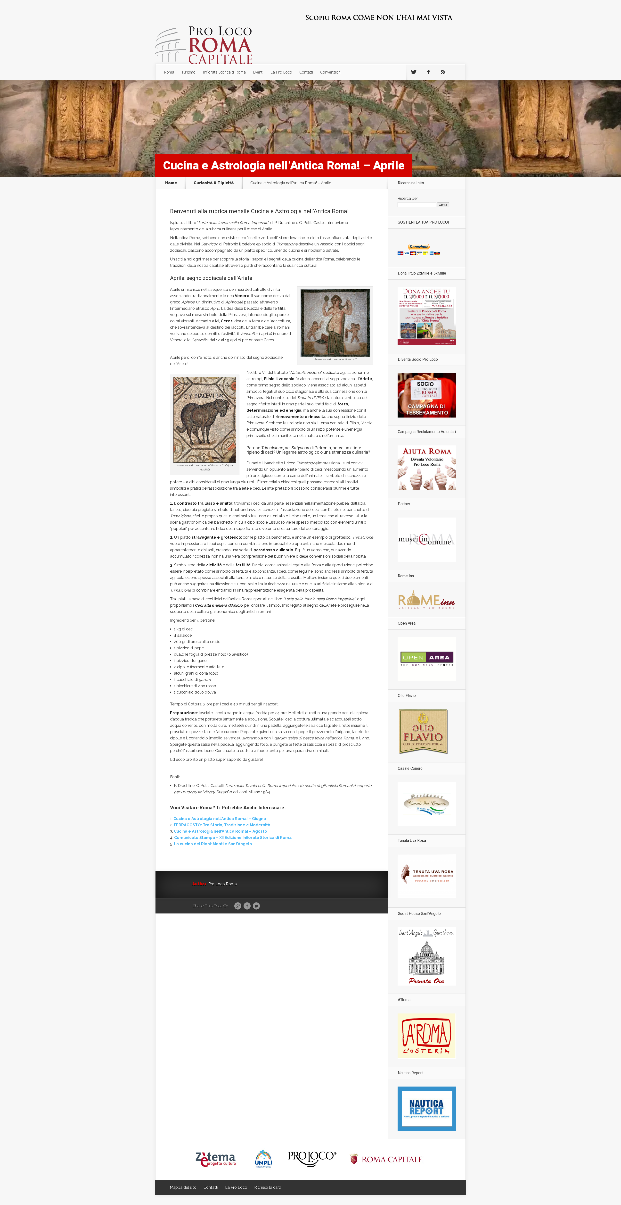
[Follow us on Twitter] (413, 72)
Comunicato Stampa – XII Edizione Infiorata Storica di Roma (233, 837)
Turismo (188, 72)
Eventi (258, 72)
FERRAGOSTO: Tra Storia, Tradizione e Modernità (222, 825)
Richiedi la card (267, 1187)
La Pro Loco (281, 72)
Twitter (256, 906)
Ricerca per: (408, 198)
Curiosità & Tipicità (214, 183)
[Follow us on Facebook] (428, 72)
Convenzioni (330, 72)
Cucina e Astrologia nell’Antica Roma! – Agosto (220, 831)
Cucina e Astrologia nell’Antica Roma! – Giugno (219, 818)
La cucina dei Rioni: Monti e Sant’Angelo (213, 844)
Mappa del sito (183, 1187)
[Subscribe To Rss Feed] (443, 72)
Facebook (247, 906)
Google (238, 906)
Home (171, 183)
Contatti (306, 72)
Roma (169, 72)
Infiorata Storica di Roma (224, 72)
